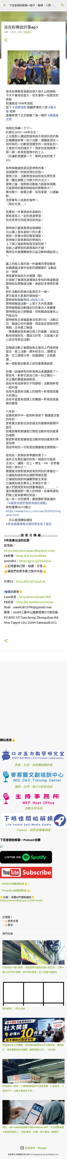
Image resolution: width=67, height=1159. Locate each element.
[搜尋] (62, 5)
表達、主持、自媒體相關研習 (33, 764)
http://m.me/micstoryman (35, 602)
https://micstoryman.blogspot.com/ (29, 551)
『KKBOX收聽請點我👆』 (15, 883)
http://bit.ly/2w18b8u (31, 556)
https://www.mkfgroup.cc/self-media (21, 900)
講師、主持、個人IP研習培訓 (33, 786)
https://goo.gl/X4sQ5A (35, 561)
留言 (10, 924)
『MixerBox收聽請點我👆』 (16, 890)
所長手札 (27, 32)
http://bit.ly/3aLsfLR (30, 581)
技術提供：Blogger (35, 1147)
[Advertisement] (33, 699)
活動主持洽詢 (33, 808)
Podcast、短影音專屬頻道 (33, 830)
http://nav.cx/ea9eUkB (35, 597)
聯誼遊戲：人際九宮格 (13, 1008)
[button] (6, 40)
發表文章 (12, 921)
